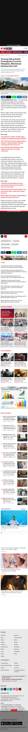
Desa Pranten (16, 240)
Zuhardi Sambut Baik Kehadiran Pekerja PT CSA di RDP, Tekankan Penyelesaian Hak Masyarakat (9, 490)
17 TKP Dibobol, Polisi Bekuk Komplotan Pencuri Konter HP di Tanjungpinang (6, 329)
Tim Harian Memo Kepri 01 (12, 75)
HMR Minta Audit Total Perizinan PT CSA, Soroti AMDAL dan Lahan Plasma (10, 436)
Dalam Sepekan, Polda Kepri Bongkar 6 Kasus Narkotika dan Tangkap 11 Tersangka (20, 344)
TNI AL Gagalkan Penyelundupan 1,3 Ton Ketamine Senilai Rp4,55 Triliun (7, 344)
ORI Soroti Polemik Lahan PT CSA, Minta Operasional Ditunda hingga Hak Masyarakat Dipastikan (9, 481)
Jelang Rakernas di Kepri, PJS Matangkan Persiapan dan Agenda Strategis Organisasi (13, 137)
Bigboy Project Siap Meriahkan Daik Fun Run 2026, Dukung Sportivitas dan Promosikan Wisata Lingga (9, 499)
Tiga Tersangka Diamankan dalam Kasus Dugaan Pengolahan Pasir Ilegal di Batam (6, 314)
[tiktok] (20, 689)
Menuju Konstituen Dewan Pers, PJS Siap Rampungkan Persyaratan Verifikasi (11, 301)
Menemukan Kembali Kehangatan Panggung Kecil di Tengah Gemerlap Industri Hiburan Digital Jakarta (7, 381)
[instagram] (14, 689)
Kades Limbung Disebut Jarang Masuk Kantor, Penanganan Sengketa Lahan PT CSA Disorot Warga (9, 418)
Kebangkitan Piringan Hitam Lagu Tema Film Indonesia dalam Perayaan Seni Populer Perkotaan (20, 381)
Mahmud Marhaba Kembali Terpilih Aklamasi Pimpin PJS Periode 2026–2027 (13, 196)
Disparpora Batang (5, 244)
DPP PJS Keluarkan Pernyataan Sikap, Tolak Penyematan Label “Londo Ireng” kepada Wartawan (13, 191)
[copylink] (24, 97)
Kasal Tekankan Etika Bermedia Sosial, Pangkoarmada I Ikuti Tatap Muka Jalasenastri (12, 149)
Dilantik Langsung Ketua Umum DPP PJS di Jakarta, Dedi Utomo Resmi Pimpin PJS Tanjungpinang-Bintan (9, 445)
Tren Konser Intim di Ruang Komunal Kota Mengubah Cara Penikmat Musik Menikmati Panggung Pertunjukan (6, 366)
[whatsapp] (13, 97)
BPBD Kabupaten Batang (6, 240)
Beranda (2, 55)
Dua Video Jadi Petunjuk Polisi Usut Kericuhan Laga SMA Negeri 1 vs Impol (9, 454)
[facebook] (3, 97)
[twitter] (8, 97)
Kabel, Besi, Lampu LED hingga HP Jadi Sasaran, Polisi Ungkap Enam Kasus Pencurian (20, 329)
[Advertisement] (11, 22)
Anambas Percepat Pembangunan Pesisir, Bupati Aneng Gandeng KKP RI (9, 463)
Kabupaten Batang (5, 247)
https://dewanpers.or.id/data (9, 681)
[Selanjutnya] (26, 236)
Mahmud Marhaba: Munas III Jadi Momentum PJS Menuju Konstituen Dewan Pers (13, 297)
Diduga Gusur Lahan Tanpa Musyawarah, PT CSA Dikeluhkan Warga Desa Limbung (9, 427)
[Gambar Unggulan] (14, 83)
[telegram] (19, 97)
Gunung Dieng (14, 244)
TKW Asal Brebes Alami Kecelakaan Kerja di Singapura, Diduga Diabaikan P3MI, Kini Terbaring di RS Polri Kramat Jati (13, 142)
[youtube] (17, 689)
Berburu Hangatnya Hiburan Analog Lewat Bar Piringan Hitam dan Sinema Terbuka (20, 364)
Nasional (7, 55)
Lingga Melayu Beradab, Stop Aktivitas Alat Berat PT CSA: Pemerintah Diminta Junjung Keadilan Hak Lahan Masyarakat (10, 472)
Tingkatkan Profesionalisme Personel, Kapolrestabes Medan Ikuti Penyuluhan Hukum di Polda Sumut (12, 185)
